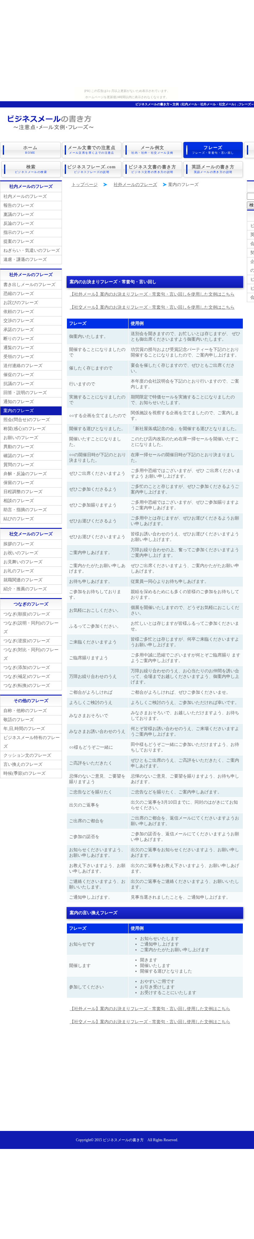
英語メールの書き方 (213, 169)
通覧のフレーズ (18, 347)
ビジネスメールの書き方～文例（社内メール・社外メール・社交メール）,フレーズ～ (194, 104)
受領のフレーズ (18, 356)
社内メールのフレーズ (25, 196)
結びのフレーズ (18, 518)
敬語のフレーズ (18, 719)
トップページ (85, 184)
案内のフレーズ (18, 410)
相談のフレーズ (18, 500)
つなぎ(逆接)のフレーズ (26, 640)
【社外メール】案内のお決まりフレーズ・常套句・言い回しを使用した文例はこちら (152, 294)
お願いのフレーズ (20, 437)
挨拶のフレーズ (18, 544)
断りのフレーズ (18, 338)
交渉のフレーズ (18, 320)
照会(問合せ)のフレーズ (26, 419)
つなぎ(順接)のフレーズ (26, 614)
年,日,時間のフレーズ (24, 728)
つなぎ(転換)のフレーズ (26, 685)
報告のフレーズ (18, 205)
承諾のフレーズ (18, 329)
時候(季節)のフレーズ (24, 773)
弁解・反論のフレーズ (25, 473)
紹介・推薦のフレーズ (25, 589)
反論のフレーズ (18, 223)
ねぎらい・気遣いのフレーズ (31, 250)
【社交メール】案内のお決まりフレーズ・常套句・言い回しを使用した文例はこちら (152, 307)
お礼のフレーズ (18, 571)
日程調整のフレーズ (22, 491)
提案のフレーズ (18, 241)
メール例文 (152, 149)
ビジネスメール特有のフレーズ (31, 742)
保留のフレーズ (18, 482)
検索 (31, 169)
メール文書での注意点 (92, 149)
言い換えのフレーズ (22, 764)
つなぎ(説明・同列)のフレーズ (31, 627)
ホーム (30, 149)
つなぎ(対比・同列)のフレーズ (31, 654)
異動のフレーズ (18, 446)
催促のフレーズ (18, 374)
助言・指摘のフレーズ (25, 509)
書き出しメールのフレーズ (29, 284)
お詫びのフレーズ (20, 302)
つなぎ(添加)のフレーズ (26, 667)
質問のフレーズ (18, 464)
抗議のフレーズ (18, 383)
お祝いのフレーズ (20, 553)
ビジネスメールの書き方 (123, 1140)
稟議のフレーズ (18, 214)
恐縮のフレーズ (18, 293)
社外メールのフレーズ (135, 184)
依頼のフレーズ (18, 311)
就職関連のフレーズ (22, 580)
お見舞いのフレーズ (22, 562)
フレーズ (213, 149)
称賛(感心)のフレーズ (24, 428)
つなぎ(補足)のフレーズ (26, 676)
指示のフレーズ (18, 232)
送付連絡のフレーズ (22, 365)
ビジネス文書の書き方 (152, 169)
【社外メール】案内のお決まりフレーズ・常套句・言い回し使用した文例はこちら (150, 1008)
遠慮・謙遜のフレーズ (25, 259)
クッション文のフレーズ (27, 755)
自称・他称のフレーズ (25, 710)
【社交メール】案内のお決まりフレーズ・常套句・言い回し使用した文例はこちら (150, 1021)
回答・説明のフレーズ (25, 392)
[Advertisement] (127, 43)
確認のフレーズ (18, 455)
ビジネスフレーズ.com (91, 169)
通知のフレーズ (18, 401)
